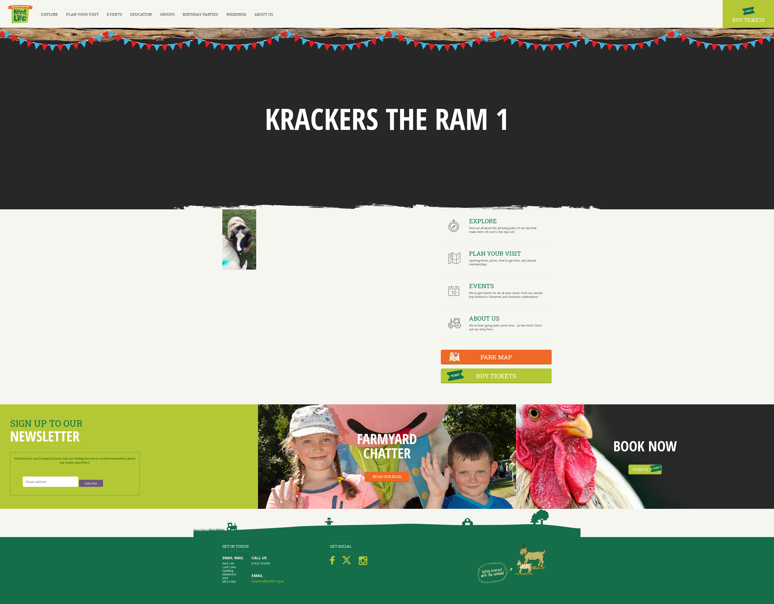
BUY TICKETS (496, 376)
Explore (49, 14)
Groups (167, 14)
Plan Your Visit (82, 14)
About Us (263, 14)
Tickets (640, 469)
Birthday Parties (200, 14)
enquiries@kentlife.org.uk (268, 581)
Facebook (332, 560)
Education (141, 14)
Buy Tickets (748, 20)
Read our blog (387, 476)
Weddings (236, 14)
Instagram (363, 560)
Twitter (346, 560)
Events (114, 14)
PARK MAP (496, 357)
